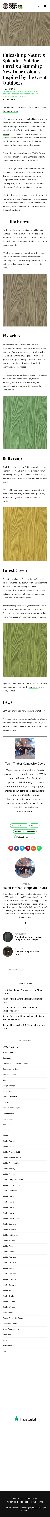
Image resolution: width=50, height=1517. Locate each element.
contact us (33, 687)
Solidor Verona (9, 1301)
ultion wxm (7, 1334)
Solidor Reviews (9, 1263)
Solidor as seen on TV (12, 1157)
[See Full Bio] (31, 812)
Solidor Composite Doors (24, 94)
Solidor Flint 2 (8, 1202)
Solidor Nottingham (10, 1235)
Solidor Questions (10, 1257)
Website (25, 923)
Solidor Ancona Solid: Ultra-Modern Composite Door (20, 1009)
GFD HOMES (18, 1498)
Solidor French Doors (11, 1218)
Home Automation (10, 1097)
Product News (32, 92)
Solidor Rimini (8, 1268)
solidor (35, 825)
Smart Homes (8, 1119)
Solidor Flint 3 (8, 1207)
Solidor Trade (8, 1296)
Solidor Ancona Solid (11, 1152)
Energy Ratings (9, 1085)
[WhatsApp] (39, 848)
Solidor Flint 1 (8, 1196)
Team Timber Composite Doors (25, 888)
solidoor (6, 1130)
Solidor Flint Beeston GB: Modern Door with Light (24, 1027)
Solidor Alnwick (9, 1141)
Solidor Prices (8, 1251)
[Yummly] (33, 848)
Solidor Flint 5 (8, 1213)
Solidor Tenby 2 (9, 1285)
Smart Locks (8, 1124)
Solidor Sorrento (9, 1274)
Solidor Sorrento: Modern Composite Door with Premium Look (23, 1018)
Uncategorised (8, 1340)
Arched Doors (8, 1052)
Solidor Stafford (9, 1279)
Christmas (7, 1058)
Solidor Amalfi (8, 1146)
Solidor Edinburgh (10, 1191)
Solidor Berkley (9, 1168)
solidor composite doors (25, 831)
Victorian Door (8, 1346)
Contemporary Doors (13, 92)
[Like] (10, 848)
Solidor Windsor (9, 1307)
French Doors (8, 1091)
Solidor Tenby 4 (9, 1290)
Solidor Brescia (9, 1174)
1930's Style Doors (10, 1047)
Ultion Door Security (11, 1329)
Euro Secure (37, 1502)
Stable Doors (8, 1312)
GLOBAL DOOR (31, 1498)
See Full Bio (23, 811)
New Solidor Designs (11, 1108)
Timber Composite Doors (14, 96)
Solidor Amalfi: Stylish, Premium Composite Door (23, 1000)
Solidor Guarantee (10, 1224)
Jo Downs (6, 1102)
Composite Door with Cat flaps (15, 1063)
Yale (4, 1351)
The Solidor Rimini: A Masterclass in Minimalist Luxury (25, 992)
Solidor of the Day (10, 1240)
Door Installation (9, 1074)
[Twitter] (22, 848)
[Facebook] (16, 848)
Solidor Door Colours (11, 1185)
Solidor (7, 94)
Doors (5, 1080)
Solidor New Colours (25, 837)
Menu (44, 6)
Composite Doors (20, 825)
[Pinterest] (27, 848)
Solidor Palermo (9, 1246)
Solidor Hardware (10, 1229)
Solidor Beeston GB (11, 1163)
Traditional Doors (10, 1323)
